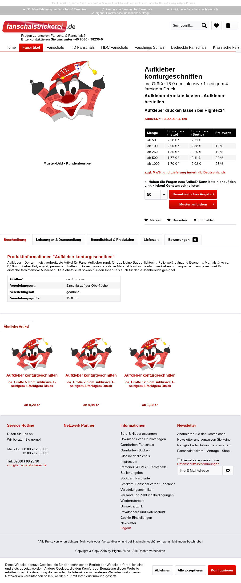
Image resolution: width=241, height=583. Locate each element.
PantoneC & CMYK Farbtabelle (143, 467)
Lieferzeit (151, 239)
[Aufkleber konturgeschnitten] (32, 354)
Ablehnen (162, 570)
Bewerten (180, 220)
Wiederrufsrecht (132, 501)
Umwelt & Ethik (131, 506)
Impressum (128, 461)
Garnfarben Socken (135, 450)
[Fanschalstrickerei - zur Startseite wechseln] (38, 26)
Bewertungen (182, 239)
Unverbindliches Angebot (193, 194)
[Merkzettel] (216, 25)
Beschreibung (15, 239)
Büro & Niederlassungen (138, 433)
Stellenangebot (131, 472)
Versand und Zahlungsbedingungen (147, 495)
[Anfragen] (231, 25)
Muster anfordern (193, 204)
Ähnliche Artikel (16, 326)
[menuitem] (190, 25)
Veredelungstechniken (136, 489)
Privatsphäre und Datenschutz (142, 512)
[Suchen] (204, 25)
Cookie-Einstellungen (136, 517)
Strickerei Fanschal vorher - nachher (147, 484)
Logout (125, 528)
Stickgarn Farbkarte (135, 478)
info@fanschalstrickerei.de (26, 465)
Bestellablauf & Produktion (112, 239)
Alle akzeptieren (190, 570)
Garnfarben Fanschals (137, 444)
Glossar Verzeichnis (135, 456)
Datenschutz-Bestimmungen (198, 464)
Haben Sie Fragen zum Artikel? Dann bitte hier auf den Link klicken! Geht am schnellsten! (190, 183)
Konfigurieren (222, 570)
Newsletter (128, 523)
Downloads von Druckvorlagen (143, 439)
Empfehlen (206, 220)
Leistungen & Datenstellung (58, 239)
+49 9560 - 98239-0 (88, 39)
